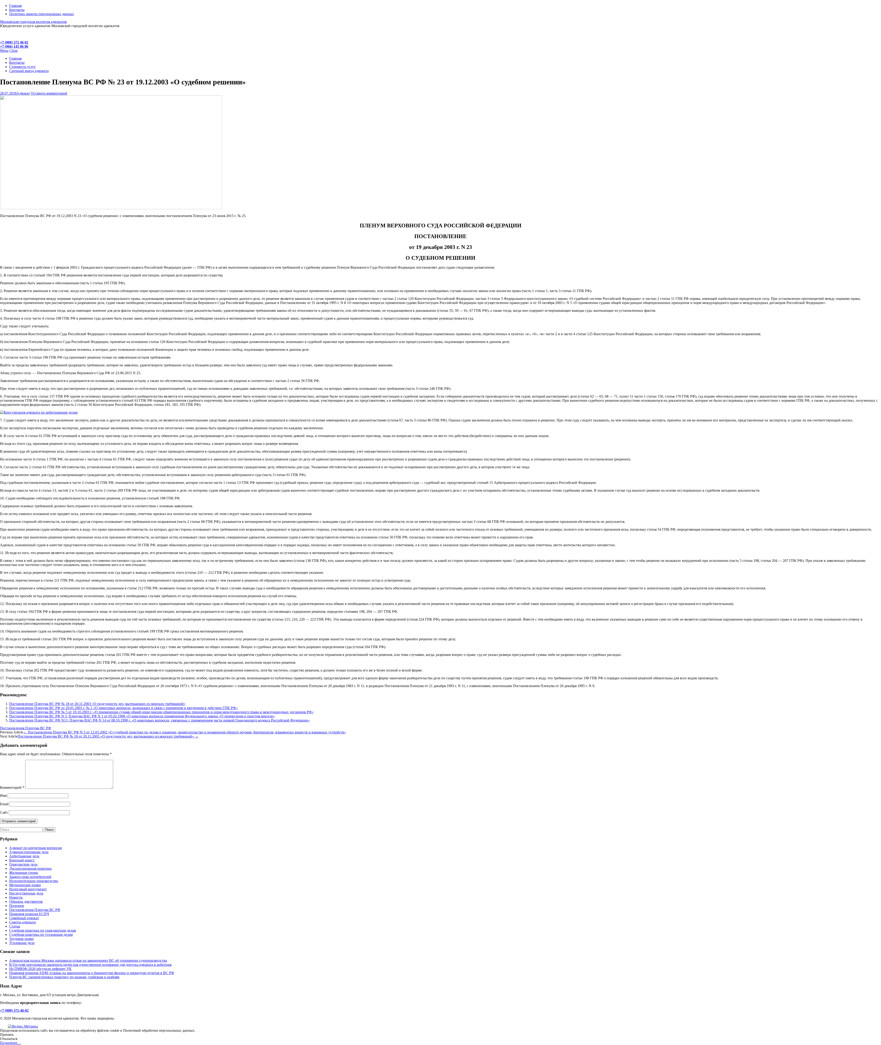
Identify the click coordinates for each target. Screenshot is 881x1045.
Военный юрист (22, 860)
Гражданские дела (23, 864)
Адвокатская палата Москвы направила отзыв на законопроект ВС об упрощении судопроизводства (88, 960)
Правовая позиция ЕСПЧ (29, 914)
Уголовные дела (21, 943)
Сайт (4, 812)
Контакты (17, 10)
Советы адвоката (22, 922)
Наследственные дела (26, 893)
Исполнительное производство (33, 881)
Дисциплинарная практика (30, 868)
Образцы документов (26, 901)
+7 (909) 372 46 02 (14, 42)
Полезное (16, 906)
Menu (4, 51)
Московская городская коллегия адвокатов (33, 22)
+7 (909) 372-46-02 (14, 1010)
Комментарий (12, 787)
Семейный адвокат (24, 918)
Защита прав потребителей (30, 877)
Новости (16, 897)
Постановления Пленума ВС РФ (25, 728)
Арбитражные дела (24, 856)
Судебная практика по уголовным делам (41, 934)
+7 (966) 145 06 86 (14, 46)
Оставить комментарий (49, 93)
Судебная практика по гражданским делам (42, 930)
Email (4, 804)
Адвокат (23, 93)
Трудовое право (21, 939)
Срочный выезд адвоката (29, 71)
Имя (3, 795)
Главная (15, 6)
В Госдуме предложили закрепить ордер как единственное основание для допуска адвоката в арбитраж (90, 965)
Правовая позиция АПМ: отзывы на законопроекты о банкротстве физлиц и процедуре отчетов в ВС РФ (91, 973)
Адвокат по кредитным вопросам (35, 848)
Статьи (14, 926)
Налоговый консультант (28, 889)
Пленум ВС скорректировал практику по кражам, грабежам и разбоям (64, 977)
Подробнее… (10, 1043)
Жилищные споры (23, 873)
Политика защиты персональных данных (41, 14)
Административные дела (28, 852)
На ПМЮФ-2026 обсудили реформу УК (40, 969)
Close (13, 51)
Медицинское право (25, 885)
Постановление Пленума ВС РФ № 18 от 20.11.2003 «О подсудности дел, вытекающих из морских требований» (97, 704)
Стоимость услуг (22, 67)
